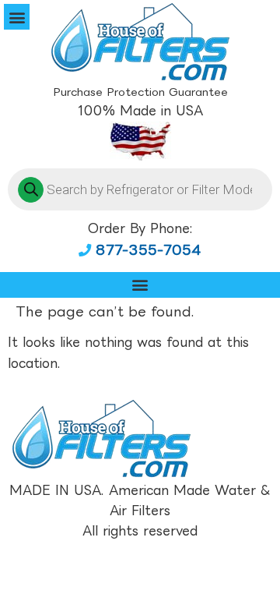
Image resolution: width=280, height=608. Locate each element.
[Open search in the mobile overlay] (140, 189)
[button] (17, 17)
